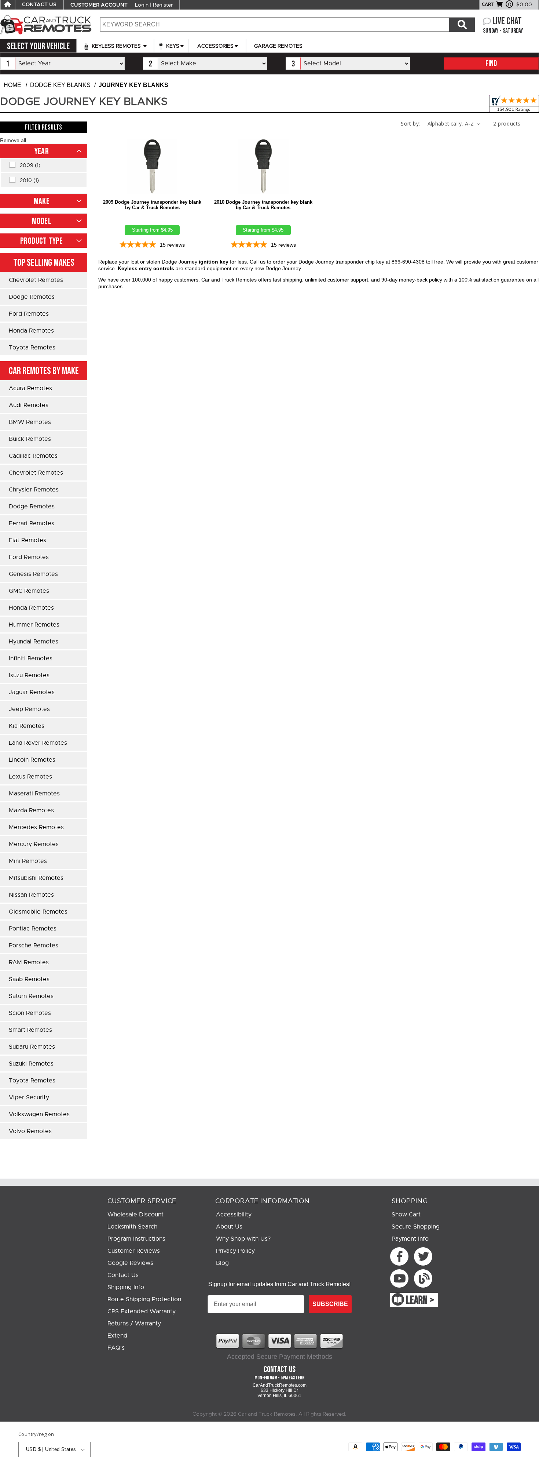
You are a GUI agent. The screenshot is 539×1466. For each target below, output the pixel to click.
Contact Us (123, 1275)
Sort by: (410, 123)
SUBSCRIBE (330, 1304)
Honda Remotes (31, 330)
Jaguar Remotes (32, 692)
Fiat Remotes (27, 540)
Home (12, 85)
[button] (13, 140)
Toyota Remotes (32, 347)
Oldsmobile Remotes (38, 911)
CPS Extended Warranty (141, 1311)
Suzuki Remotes (31, 1063)
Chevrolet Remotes (36, 280)
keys (172, 46)
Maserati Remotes (34, 793)
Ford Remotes (29, 313)
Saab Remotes (29, 979)
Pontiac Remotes (32, 928)
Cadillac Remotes (33, 456)
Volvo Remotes (30, 1131)
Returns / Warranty (134, 1323)
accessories (215, 46)
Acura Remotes (30, 388)
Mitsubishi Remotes (36, 878)
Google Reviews (130, 1263)
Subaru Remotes (32, 1046)
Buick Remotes (30, 439)
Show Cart (406, 1214)
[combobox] (274, 24)
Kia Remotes (26, 726)
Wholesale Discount (135, 1214)
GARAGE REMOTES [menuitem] (278, 46)
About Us (229, 1226)
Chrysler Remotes (34, 489)
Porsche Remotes (33, 945)
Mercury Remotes (34, 844)
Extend (117, 1335)
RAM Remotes (29, 962)
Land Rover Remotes (38, 743)
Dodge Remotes (32, 297)
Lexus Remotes (30, 776)
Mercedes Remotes (36, 827)
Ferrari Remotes (31, 523)
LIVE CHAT (507, 21)
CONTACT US (39, 4)
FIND (491, 64)
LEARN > (420, 1300)
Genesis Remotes (33, 574)
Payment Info (410, 1238)
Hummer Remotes (34, 624)
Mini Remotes (28, 861)
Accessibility (234, 1214)
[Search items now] (462, 24)
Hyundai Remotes (33, 641)
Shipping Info (125, 1287)
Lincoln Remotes (32, 759)
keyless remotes (116, 46)
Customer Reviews (133, 1251)
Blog (222, 1263)
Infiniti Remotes (30, 658)
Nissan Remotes (31, 895)
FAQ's (116, 1347)
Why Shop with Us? (243, 1238)
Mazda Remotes (31, 810)
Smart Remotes (30, 1030)
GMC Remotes (29, 591)
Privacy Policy (235, 1251)
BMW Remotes (30, 422)
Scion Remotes (30, 1013)
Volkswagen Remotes (39, 1114)
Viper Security (29, 1097)
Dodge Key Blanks (60, 85)
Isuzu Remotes (29, 675)
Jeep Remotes (29, 709)
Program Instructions (136, 1238)
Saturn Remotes (31, 996)
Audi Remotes (28, 405)
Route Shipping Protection (144, 1299)
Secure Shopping (416, 1226)
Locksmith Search (132, 1226)
